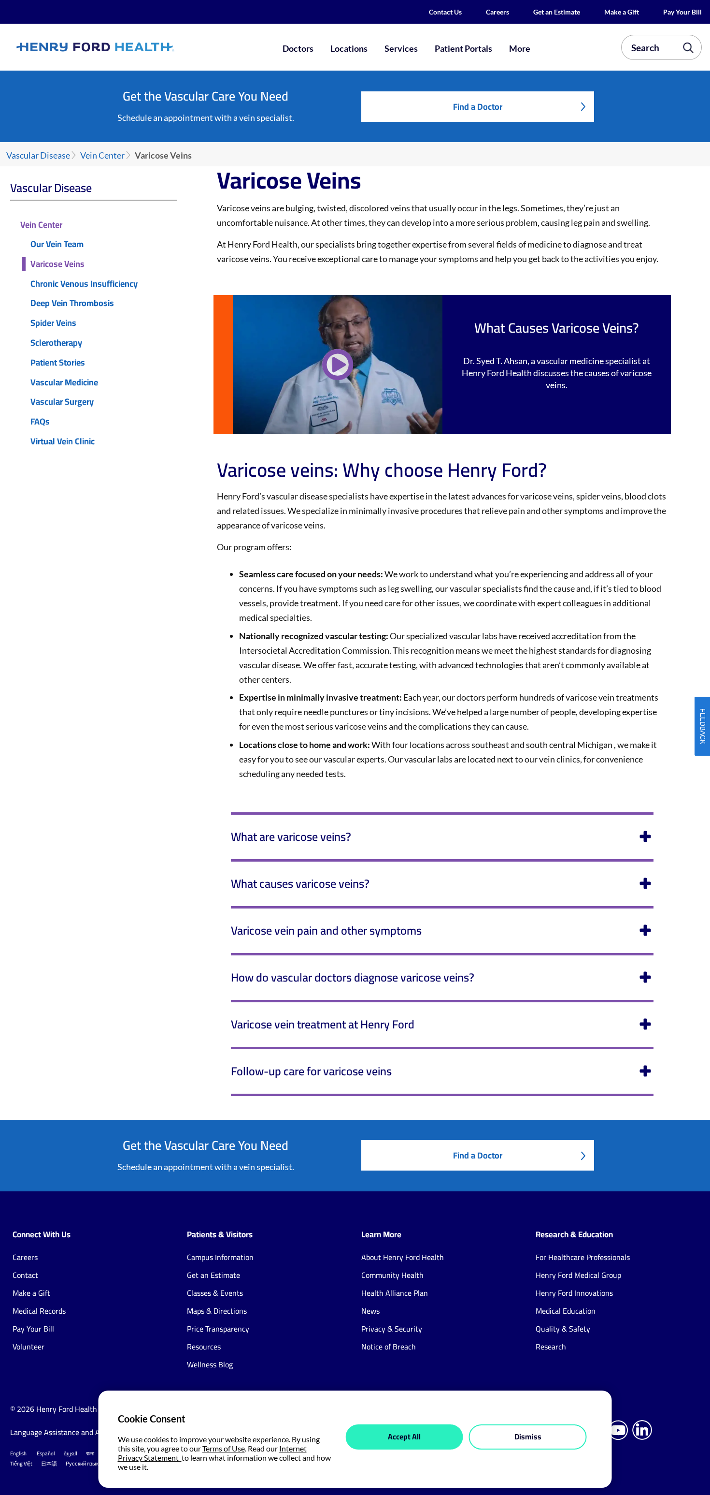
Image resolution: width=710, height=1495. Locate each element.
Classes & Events (215, 1293)
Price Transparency (218, 1328)
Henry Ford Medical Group (578, 1275)
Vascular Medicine (64, 383)
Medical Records (39, 1311)
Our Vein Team (57, 244)
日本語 (49, 1463)
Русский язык (82, 1463)
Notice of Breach (388, 1346)
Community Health (392, 1275)
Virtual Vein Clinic (62, 442)
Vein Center (102, 155)
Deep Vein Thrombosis (72, 303)
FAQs (40, 422)
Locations (349, 48)
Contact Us (445, 12)
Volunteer (28, 1346)
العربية (70, 1453)
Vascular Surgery (62, 402)
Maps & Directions (217, 1311)
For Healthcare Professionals (583, 1257)
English (18, 1453)
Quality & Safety (563, 1328)
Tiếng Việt (21, 1463)
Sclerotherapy (56, 343)
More (519, 48)
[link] (129, 47)
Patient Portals (463, 48)
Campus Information (220, 1257)
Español (46, 1453)
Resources (204, 1346)
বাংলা (90, 1453)
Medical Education (566, 1311)
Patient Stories (57, 363)
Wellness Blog (210, 1364)
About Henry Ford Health (402, 1257)
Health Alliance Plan (394, 1293)
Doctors (298, 48)
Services (401, 48)
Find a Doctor (477, 107)
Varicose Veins (57, 264)
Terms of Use (223, 1448)
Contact (25, 1275)
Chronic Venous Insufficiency (84, 284)
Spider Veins (53, 323)
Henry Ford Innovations (574, 1293)
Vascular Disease (38, 155)
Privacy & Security (391, 1328)
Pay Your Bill (682, 12)
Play (337, 364)
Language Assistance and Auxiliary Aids (75, 1432)
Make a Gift (621, 12)
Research (551, 1346)
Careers (497, 12)
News (370, 1311)
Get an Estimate (556, 12)
